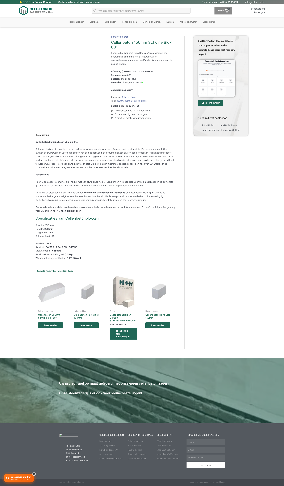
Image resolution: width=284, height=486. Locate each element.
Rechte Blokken (76, 22)
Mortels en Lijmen (151, 22)
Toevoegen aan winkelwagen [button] (123, 333)
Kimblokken (110, 22)
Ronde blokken (129, 22)
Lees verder (50, 325)
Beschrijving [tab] (42, 135)
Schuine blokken (120, 36)
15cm (127, 101)
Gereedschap (209, 22)
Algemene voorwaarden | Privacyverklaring (207, 482)
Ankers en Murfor (188, 22)
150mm (120, 101)
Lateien (170, 22)
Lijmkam (94, 22)
